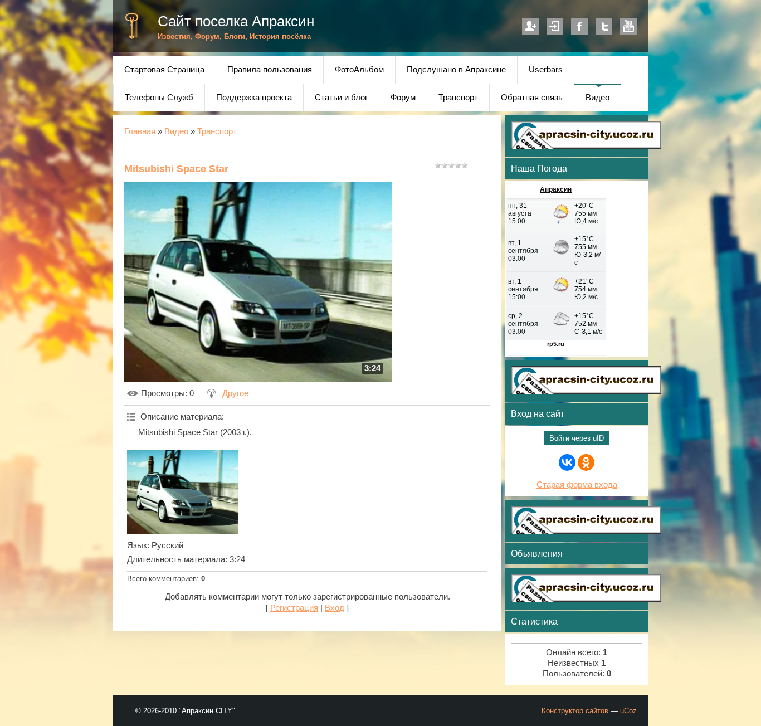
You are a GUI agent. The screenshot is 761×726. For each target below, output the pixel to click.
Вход (555, 26)
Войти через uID (576, 438)
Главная (139, 131)
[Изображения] (182, 492)
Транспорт (217, 131)
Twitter (604, 26)
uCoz (628, 710)
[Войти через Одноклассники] (586, 462)
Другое (235, 393)
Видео (176, 131)
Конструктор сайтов (575, 710)
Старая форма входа (576, 484)
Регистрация (530, 26)
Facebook (579, 26)
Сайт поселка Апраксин (236, 21)
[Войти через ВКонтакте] (567, 462)
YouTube (628, 26)
